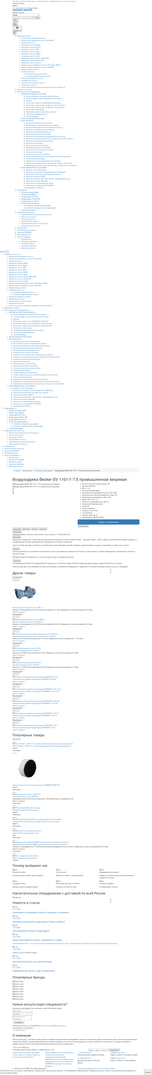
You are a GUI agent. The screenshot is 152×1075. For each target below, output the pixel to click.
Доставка (26, 529)
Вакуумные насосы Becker (31, 45)
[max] (15, 5)
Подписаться (114, 1050)
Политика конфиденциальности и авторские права (96, 1068)
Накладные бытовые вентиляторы (38, 147)
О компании (17, 1)
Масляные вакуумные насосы (32, 78)
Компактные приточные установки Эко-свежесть (43, 174)
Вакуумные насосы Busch (30, 47)
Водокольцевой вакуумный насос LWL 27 (28, 607)
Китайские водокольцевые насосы (38, 76)
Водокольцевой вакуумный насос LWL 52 (28, 622)
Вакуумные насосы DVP (30, 49)
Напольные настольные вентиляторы (39, 150)
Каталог (24, 1)
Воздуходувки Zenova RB (30, 199)
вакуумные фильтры (28, 246)
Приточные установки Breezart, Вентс (39, 183)
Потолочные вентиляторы (35, 158)
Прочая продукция (24, 237)
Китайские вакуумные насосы (37, 74)
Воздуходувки (22, 190)
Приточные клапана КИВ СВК (36, 181)
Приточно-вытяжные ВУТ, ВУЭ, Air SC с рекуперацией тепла (48, 179)
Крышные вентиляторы (34, 143)
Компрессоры (22, 228)
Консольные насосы (28, 217)
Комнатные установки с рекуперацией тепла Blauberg (45, 172)
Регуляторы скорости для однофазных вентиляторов (45, 105)
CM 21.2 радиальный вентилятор (25, 858)
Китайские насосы (28, 71)
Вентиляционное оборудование (28, 92)
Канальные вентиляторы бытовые (38, 134)
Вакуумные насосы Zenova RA (32, 60)
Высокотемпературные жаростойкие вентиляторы (44, 127)
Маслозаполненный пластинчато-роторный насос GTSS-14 (34, 636)
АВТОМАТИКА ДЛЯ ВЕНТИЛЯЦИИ (33, 94)
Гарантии (43, 529)
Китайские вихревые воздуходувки (38, 205)
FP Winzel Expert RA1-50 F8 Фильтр (26, 810)
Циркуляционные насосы (30, 225)
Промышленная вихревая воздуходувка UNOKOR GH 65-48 (34, 679)
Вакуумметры (26, 239)
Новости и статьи (62, 1)
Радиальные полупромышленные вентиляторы (43, 161)
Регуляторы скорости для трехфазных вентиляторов (45, 107)
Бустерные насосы (28, 42)
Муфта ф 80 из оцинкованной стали (26, 833)
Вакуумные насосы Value (30, 56)
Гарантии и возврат (49, 1)
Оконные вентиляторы (34, 152)
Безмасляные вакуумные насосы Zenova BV (37, 40)
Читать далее (18, 1047)
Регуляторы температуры (35, 109)
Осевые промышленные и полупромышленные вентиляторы (48, 156)
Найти (36, 18)
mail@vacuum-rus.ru (117, 1052)
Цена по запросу (19, 612)
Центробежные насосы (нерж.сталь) (34, 223)
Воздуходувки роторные (30, 201)
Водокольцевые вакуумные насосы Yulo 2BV (37, 67)
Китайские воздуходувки (30, 203)
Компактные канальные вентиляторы (39, 141)
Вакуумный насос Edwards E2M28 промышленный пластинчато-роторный (40, 844)
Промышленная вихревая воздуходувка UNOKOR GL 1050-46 (35, 703)
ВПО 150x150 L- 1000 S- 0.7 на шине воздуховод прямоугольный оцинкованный (42, 746)
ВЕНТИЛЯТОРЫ (27, 121)
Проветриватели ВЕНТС (35, 187)
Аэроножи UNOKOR (24, 232)
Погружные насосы (28, 219)
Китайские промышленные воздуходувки (41, 208)
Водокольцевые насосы (30, 69)
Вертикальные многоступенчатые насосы (36, 214)
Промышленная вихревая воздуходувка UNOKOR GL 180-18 (35, 715)
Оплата (34, 529)
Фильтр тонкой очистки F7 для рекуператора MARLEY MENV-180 (36, 785)
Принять (148, 1072)
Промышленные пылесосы (27, 230)
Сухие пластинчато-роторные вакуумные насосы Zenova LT (43, 87)
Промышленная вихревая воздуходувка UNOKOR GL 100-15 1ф (36, 691)
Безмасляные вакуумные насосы (33, 38)
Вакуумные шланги (28, 248)
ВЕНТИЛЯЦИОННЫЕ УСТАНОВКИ (34, 167)
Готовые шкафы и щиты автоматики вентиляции (43, 98)
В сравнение (83, 526)
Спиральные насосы (28, 85)
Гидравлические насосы (26, 212)
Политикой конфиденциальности (54, 1025)
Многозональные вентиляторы (37, 145)
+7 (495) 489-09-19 (19, 1030)
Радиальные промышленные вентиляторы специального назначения (51, 165)
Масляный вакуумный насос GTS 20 (26, 650)
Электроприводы (32, 116)
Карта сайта (22, 1057)
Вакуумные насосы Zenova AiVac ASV (35, 58)
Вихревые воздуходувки (30, 192)
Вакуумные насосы (24, 36)
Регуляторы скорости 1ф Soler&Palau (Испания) (43, 103)
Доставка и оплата (34, 1)
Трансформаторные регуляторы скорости (41, 112)
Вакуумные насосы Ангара (31, 62)
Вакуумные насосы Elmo (30, 51)
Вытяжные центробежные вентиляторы (40, 129)
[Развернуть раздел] (20, 254)
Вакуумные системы (24, 89)
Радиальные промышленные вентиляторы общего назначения (49, 163)
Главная (17, 470)
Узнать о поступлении (108, 522)
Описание (17, 529)
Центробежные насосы (29, 221)
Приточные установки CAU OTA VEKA (39, 185)
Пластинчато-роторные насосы (32, 83)
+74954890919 (19, 8)
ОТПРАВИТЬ (18, 1022)
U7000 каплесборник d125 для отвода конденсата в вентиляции (36, 821)
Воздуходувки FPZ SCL (29, 196)
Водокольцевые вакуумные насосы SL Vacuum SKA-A (41, 65)
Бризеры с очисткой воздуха (36, 170)
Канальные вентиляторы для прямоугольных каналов (45, 136)
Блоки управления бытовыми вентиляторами (42, 96)
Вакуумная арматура (29, 241)
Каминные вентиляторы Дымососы (39, 132)
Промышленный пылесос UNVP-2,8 (26, 796)
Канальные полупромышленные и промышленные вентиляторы (49, 138)
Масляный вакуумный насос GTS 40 (26, 665)
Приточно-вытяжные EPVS (35, 176)
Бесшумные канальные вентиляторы (39, 123)
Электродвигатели (23, 234)
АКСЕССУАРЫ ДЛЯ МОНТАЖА (32, 118)
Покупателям (17, 1052)
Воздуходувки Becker (29, 194)
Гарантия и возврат (25, 1055)
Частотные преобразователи (36, 114)
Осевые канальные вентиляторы (38, 154)
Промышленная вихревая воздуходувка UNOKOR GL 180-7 (34, 727)
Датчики (29, 100)
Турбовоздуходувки (28, 210)
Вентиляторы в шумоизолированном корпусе (42, 125)
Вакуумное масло (27, 243)
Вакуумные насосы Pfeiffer (31, 54)
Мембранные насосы (29, 80)
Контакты (72, 1)
